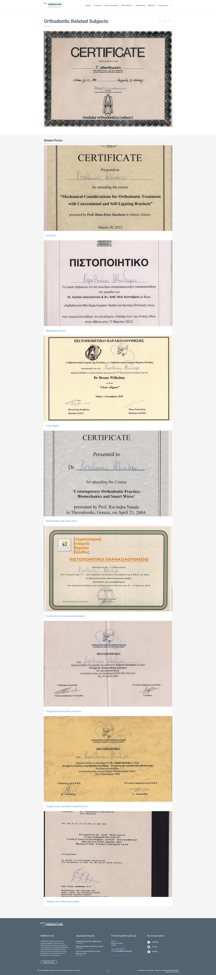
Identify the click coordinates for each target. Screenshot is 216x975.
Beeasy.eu (175, 972)
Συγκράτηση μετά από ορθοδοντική (88, 941)
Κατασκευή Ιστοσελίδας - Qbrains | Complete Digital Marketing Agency (158, 971)
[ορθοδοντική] (55, 5)
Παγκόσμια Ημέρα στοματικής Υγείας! (89, 946)
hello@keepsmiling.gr (124, 951)
